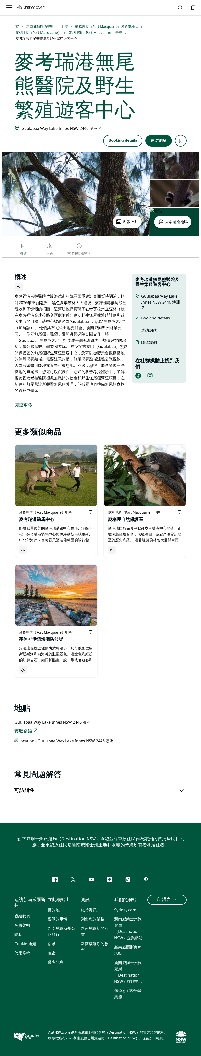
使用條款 (22, 952)
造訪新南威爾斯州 (29, 903)
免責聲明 (22, 925)
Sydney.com (125, 910)
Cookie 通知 (25, 943)
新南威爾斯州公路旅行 (61, 931)
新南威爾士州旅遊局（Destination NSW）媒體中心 (128, 972)
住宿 (52, 953)
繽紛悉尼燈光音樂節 (128, 994)
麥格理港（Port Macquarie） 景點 (95, 32)
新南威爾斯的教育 (94, 947)
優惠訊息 (55, 962)
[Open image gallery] (76, 235)
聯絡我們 (149, 342)
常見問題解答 (79, 253)
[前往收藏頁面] (192, 7)
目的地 (54, 910)
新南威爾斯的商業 (94, 931)
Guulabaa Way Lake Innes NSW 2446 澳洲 (59, 128)
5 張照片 (130, 222)
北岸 (64, 26)
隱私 (18, 934)
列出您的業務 (92, 919)
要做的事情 (57, 919)
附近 (50, 253)
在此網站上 (59, 900)
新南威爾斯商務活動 (128, 950)
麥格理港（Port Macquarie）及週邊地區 (106, 26)
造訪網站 (158, 140)
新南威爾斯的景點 (40, 26)
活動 (52, 943)
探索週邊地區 (176, 222)
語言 (166, 899)
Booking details (123, 140)
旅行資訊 (89, 910)
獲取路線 (23, 731)
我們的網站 (125, 900)
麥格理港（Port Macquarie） (38, 32)
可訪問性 (24, 790)
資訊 (85, 900)
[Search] (180, 9)
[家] (31, 7)
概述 (23, 253)
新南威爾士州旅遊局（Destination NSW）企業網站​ (128, 928)
